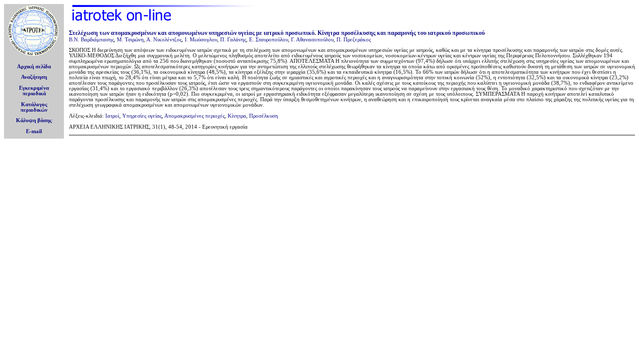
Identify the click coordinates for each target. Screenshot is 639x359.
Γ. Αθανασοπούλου (312, 39)
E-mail (34, 131)
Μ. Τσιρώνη (130, 39)
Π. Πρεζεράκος (353, 39)
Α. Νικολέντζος (164, 39)
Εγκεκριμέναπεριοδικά (34, 90)
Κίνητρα (237, 116)
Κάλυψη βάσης (34, 120)
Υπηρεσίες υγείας (142, 116)
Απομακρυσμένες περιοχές (194, 116)
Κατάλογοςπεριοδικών (33, 107)
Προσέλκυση (263, 116)
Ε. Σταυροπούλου (268, 39)
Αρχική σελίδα (34, 66)
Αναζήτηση (34, 77)
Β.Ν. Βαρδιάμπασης (91, 39)
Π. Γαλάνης (233, 39)
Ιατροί (112, 116)
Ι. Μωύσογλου (201, 39)
